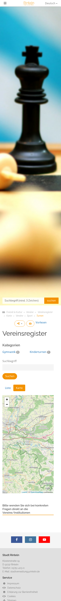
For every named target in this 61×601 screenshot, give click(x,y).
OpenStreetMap (36, 492)
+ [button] (7, 399)
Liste (8, 388)
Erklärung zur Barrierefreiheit (22, 592)
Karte (9, 315)
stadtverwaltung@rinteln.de (25, 571)
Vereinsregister (45, 312)
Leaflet (24, 492)
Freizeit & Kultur (14, 312)
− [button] (7, 404)
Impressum (13, 583)
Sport (30, 315)
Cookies (11, 596)
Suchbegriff (9, 361)
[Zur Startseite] (28, 3)
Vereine (30, 312)
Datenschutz (14, 587)
